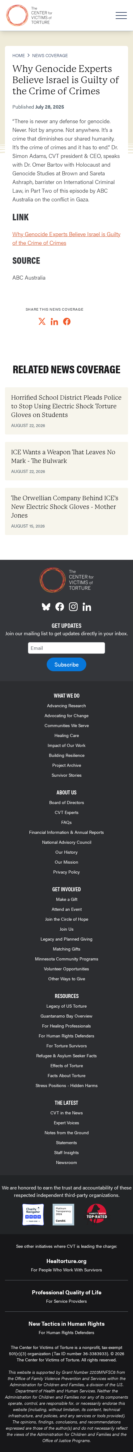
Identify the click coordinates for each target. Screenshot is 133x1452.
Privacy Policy (66, 872)
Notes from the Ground (67, 1132)
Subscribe (66, 664)
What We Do (66, 695)
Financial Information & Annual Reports (66, 832)
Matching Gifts (66, 949)
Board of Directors (66, 802)
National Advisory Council (66, 842)
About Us (66, 792)
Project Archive (66, 765)
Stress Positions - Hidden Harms (67, 1085)
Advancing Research (66, 705)
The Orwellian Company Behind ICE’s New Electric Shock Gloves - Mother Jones (64, 507)
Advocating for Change (66, 715)
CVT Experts (67, 812)
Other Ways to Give (66, 978)
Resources (67, 996)
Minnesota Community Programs (66, 958)
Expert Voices (66, 1122)
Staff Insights (66, 1152)
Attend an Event (67, 909)
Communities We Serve (67, 725)
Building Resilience (66, 755)
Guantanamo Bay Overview (66, 1016)
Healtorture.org (66, 1261)
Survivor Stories (67, 775)
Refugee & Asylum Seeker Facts (66, 1055)
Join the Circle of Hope (66, 919)
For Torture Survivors (66, 1045)
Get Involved (66, 889)
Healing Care (66, 735)
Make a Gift (66, 899)
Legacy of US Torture (66, 1006)
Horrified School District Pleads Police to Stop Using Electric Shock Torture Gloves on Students (66, 406)
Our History (66, 852)
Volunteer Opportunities (66, 968)
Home (18, 55)
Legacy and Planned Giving (66, 939)
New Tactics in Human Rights (66, 1323)
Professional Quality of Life (66, 1292)
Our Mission (66, 862)
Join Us (67, 929)
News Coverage (50, 55)
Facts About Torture (66, 1075)
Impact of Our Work (66, 745)
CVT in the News (66, 1112)
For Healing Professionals (66, 1026)
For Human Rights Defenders (66, 1035)
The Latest (66, 1102)
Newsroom (66, 1162)
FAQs (66, 822)
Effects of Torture (66, 1065)
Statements (66, 1142)
